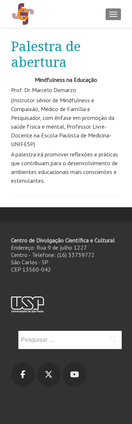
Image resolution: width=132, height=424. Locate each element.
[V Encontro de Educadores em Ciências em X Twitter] (48, 375)
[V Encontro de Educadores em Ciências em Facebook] (23, 375)
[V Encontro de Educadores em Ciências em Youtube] (74, 375)
